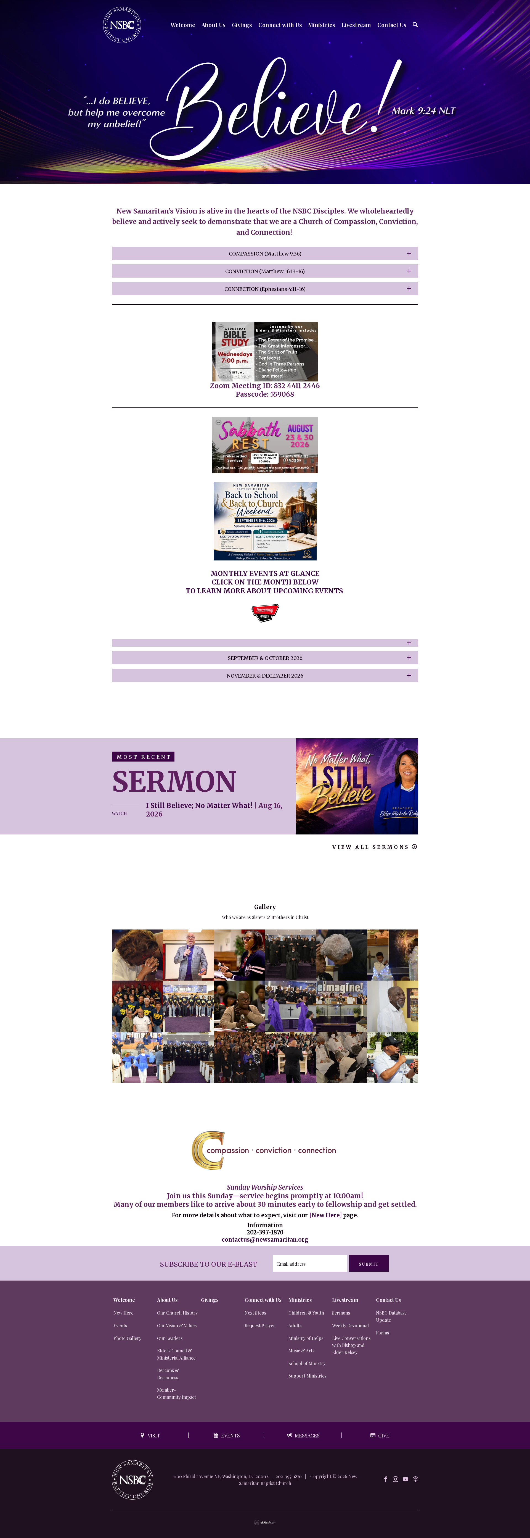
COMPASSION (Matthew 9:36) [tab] (265, 254)
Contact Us (391, 24)
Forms (382, 1333)
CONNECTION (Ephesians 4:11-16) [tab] (265, 289)
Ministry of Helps (305, 1338)
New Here (123, 1313)
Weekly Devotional (350, 1325)
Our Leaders (169, 1338)
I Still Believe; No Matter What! (199, 805)
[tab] (265, 643)
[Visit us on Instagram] (395, 1479)
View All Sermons (370, 847)
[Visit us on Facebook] (385, 1479)
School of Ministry (306, 1363)
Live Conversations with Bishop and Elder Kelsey (351, 1345)
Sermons (341, 1313)
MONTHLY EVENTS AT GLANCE (265, 573)
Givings (242, 24)
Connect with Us (280, 24)
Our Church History (177, 1313)
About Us (214, 24)
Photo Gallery (127, 1338)
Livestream (356, 24)
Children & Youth (306, 1313)
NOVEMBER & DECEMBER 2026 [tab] (265, 676)
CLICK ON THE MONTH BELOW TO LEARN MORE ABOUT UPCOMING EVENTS (265, 586)
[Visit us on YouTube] (405, 1479)
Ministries (321, 24)
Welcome (183, 24)
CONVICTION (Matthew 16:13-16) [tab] (265, 271)
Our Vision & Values (177, 1325)
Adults (294, 1325)
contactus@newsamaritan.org (265, 1239)
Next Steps (255, 1313)
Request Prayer (260, 1325)
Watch (119, 813)
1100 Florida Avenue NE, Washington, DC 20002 (220, 1476)
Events (120, 1325)
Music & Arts (301, 1350)
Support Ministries (307, 1376)
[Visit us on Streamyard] (415, 1479)
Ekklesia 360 (265, 1522)
